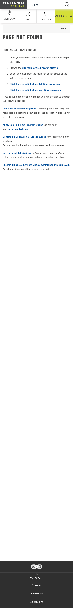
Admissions (36, 593)
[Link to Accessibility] (36, 566)
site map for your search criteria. (40, 67)
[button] (27, 16)
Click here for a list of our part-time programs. (35, 90)
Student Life (36, 601)
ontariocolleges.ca (18, 128)
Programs (37, 585)
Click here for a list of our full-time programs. (35, 84)
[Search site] (66, 4)
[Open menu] (64, 29)
